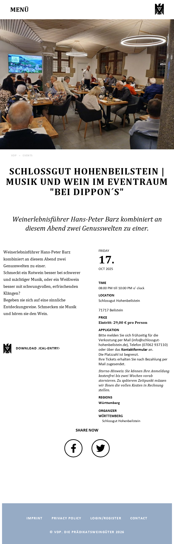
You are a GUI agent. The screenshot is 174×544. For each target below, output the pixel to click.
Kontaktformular (134, 349)
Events (28, 155)
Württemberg (109, 403)
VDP (14, 155)
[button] (73, 448)
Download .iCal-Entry (37, 348)
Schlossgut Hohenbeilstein (121, 421)
